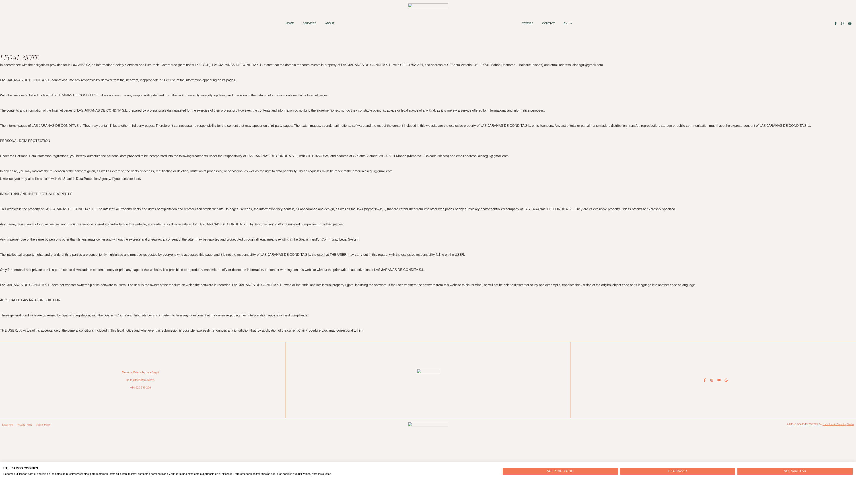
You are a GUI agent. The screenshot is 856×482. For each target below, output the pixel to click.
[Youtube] (850, 23)
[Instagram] (842, 23)
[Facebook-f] (835, 23)
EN (566, 23)
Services (309, 23)
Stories (527, 23)
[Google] (726, 380)
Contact (548, 23)
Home (290, 23)
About (329, 23)
